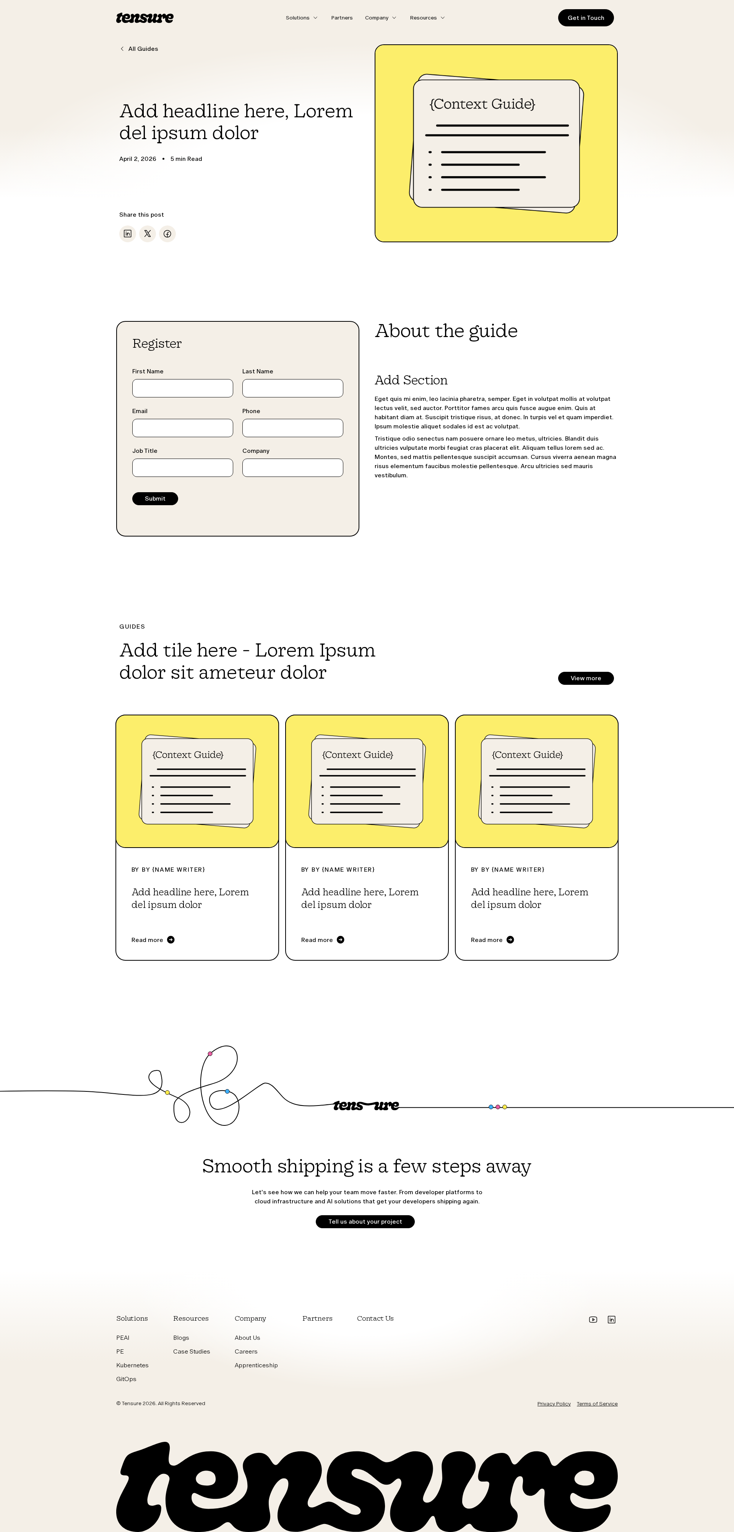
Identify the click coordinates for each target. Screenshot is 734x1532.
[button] (302, 18)
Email (140, 411)
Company (256, 450)
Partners (342, 18)
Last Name (257, 371)
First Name (148, 371)
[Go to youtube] (593, 1320)
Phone (251, 411)
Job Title (145, 450)
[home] (145, 18)
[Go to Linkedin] (612, 1320)
